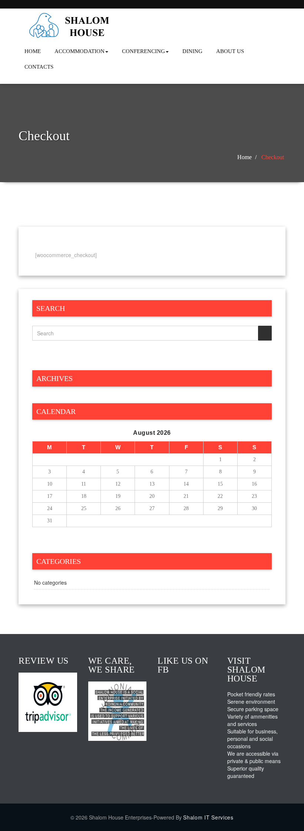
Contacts (38, 67)
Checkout (272, 157)
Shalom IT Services (208, 817)
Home (32, 51)
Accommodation (79, 51)
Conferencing (143, 51)
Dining (192, 51)
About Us (230, 51)
